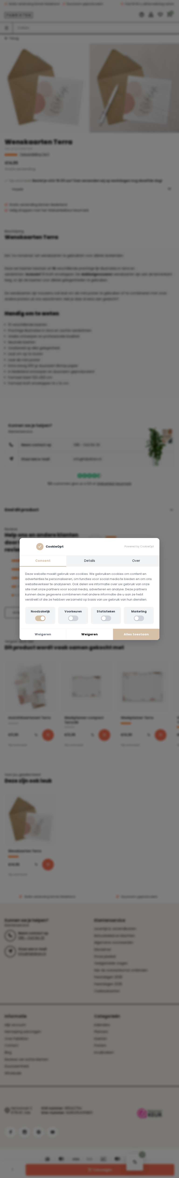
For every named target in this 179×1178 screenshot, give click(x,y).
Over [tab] (136, 560)
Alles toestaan (136, 634)
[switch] (40, 618)
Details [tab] (89, 560)
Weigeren (43, 634)
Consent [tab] (43, 560)
